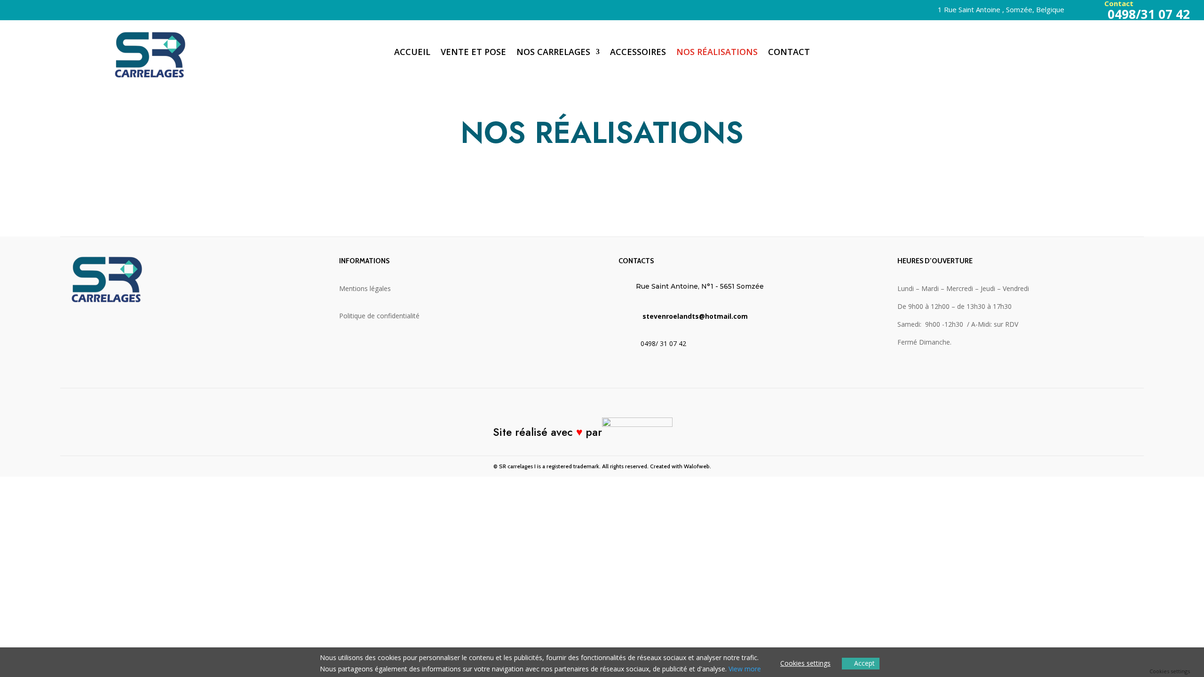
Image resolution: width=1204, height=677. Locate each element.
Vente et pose (473, 52)
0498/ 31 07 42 (663, 343)
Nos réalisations (717, 52)
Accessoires (638, 52)
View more (745, 668)
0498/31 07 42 (1147, 14)
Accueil (412, 52)
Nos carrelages (553, 52)
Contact (789, 52)
